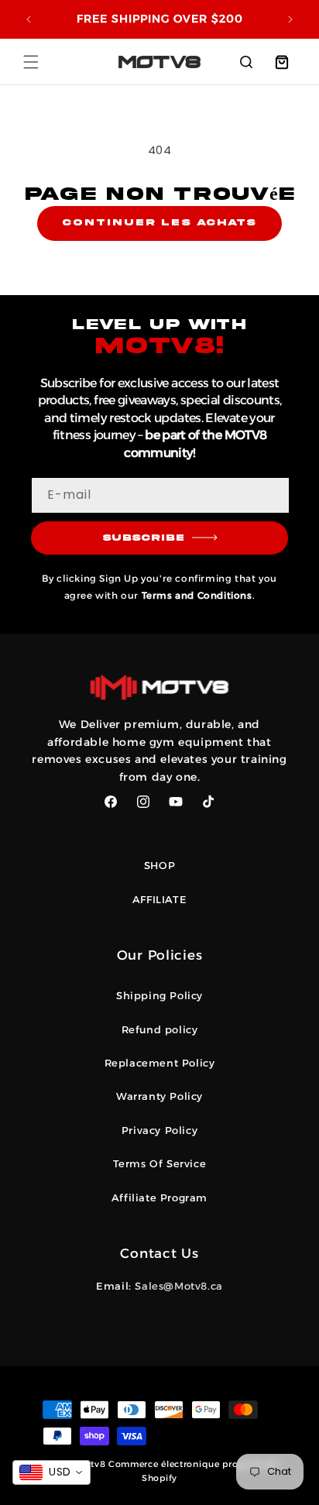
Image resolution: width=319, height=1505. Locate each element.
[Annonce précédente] (29, 19)
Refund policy (160, 1029)
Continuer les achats (159, 223)
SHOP (159, 865)
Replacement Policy (160, 1063)
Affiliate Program (159, 1197)
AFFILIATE (159, 899)
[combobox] (51, 1472)
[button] (31, 62)
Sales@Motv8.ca (178, 1286)
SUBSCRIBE (143, 538)
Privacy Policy (159, 1130)
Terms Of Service (160, 1163)
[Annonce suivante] (290, 19)
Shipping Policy (159, 995)
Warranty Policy (159, 1096)
